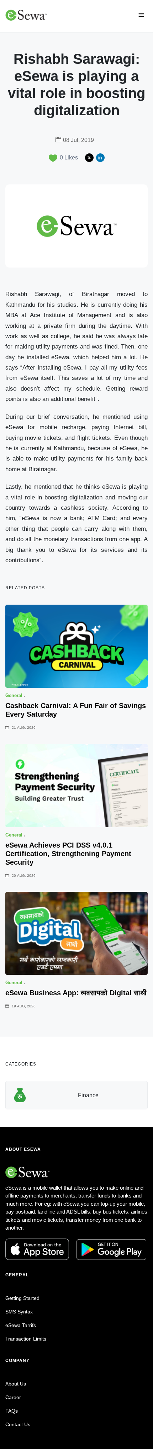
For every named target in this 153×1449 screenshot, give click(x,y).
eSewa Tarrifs (20, 1325)
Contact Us (17, 1424)
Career (13, 1397)
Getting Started (22, 1298)
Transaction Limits (25, 1339)
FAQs (11, 1411)
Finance (88, 1095)
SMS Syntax (19, 1312)
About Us (15, 1384)
